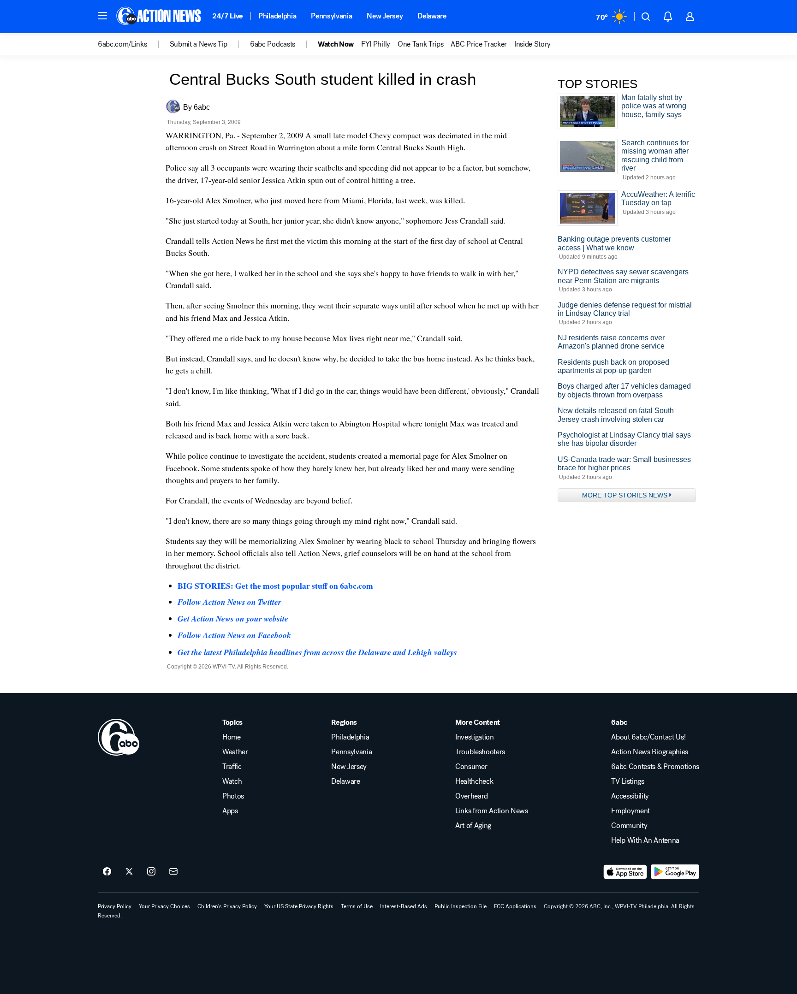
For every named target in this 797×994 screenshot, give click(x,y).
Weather (235, 752)
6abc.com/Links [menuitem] (122, 44)
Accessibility (630, 796)
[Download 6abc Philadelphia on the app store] (625, 871)
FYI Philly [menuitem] (375, 44)
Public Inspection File (460, 906)
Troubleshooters (480, 752)
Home (231, 737)
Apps (230, 811)
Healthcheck (474, 781)
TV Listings (627, 781)
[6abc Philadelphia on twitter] (129, 872)
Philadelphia (277, 16)
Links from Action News (491, 811)
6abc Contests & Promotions (655, 766)
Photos (233, 796)
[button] (102, 15)
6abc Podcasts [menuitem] (272, 44)
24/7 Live (227, 16)
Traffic (232, 766)
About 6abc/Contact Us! (648, 737)
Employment (630, 811)
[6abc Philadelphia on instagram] (151, 872)
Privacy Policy (114, 906)
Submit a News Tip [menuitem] (199, 44)
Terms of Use (357, 906)
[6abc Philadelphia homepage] (159, 16)
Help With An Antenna (645, 840)
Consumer (471, 766)
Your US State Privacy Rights (298, 906)
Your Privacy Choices (164, 906)
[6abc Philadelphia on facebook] (107, 872)
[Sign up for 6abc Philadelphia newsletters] (173, 872)
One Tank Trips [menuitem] (421, 44)
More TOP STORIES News (624, 495)
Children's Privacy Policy (227, 906)
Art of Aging (473, 825)
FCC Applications (515, 906)
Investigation (474, 737)
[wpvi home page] (118, 737)
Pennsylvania (331, 16)
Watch (232, 781)
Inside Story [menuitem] (532, 44)
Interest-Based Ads (403, 906)
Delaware (431, 16)
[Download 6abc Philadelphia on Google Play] (675, 871)
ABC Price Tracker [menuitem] (479, 44)
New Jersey (385, 16)
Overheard (471, 796)
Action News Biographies (649, 752)
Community (629, 825)
